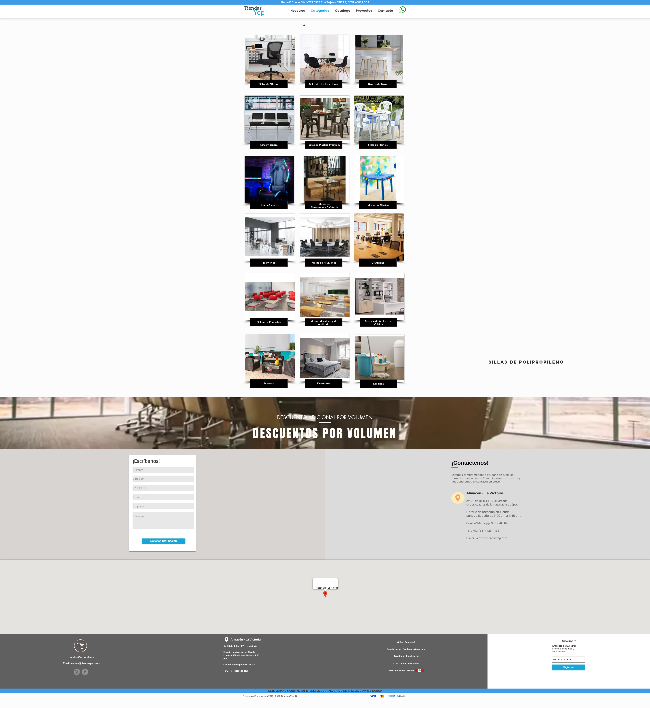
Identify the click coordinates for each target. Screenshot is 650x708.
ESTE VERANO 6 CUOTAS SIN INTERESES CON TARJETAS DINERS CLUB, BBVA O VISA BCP (325, 690)
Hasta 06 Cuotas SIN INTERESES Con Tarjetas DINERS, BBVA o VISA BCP (325, 2)
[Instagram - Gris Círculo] (77, 672)
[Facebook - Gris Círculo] (85, 672)
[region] (268, 64)
